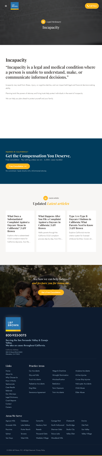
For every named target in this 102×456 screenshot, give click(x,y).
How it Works (11, 380)
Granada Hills (11, 425)
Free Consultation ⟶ (17, 166)
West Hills (24, 438)
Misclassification (58, 379)
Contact (8, 404)
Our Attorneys (11, 394)
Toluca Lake (55, 433)
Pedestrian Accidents (37, 383)
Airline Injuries (81, 375)
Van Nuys (9, 438)
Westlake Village (42, 438)
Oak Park (85, 425)
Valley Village (87, 433)
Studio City (70, 429)
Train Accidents (58, 392)
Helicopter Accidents (83, 383)
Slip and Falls (34, 375)
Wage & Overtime (59, 371)
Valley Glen (70, 433)
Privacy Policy (40, 450)
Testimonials (10, 384)
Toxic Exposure (58, 388)
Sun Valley (85, 429)
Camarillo (39, 421)
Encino (84, 421)
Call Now (93, 6)
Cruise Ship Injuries (83, 379)
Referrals (9, 390)
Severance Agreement (37, 392)
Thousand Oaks (41, 433)
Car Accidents (34, 371)
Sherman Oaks (56, 429)
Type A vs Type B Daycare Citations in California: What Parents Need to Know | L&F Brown (81, 222)
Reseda (38, 429)
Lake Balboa (25, 425)
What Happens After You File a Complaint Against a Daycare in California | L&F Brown (49, 222)
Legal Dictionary (12, 397)
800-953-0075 (16, 335)
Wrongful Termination (60, 375)
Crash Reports (11, 400)
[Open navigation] (6, 6)
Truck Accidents (35, 379)
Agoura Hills (10, 421)
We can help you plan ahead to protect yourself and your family (29, 98)
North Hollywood (57, 425)
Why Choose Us (12, 377)
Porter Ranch (25, 429)
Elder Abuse (80, 392)
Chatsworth (70, 421)
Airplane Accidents (83, 371)
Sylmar (8, 433)
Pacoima (9, 429)
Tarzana (23, 433)
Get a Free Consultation (51, 292)
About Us (9, 374)
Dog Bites (32, 388)
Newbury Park (41, 425)
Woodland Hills (57, 438)
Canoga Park (56, 421)
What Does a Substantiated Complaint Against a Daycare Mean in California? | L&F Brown (18, 224)
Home (8, 371)
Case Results (10, 387)
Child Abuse (80, 388)
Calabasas (24, 421)
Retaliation (56, 383)
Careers (8, 407)
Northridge (70, 425)
